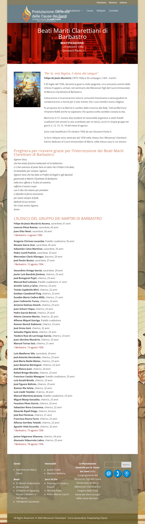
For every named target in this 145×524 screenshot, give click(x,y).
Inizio (59, 11)
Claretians (101, 3)
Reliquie (101, 11)
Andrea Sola (22, 487)
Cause (90, 11)
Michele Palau (54, 490)
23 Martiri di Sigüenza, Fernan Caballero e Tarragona (28, 494)
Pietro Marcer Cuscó (58, 494)
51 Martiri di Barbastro (28, 483)
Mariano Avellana (56, 473)
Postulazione (73, 11)
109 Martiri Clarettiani (27, 501)
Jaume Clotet (54, 469)
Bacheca (113, 3)
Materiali (61, 17)
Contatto (113, 11)
